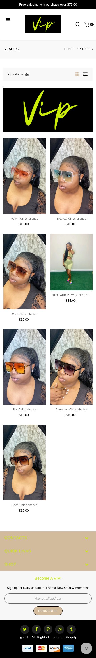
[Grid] (78, 74)
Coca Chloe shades (25, 314)
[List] (85, 74)
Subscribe (48, 611)
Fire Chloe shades (25, 409)
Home (68, 49)
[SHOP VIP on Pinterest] (48, 629)
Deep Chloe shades (25, 505)
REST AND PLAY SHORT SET (71, 295)
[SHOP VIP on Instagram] (59, 629)
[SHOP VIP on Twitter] (25, 629)
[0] (88, 24)
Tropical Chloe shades (71, 218)
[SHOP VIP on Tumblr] (71, 629)
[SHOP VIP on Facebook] (36, 629)
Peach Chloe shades (24, 218)
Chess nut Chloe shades (72, 409)
